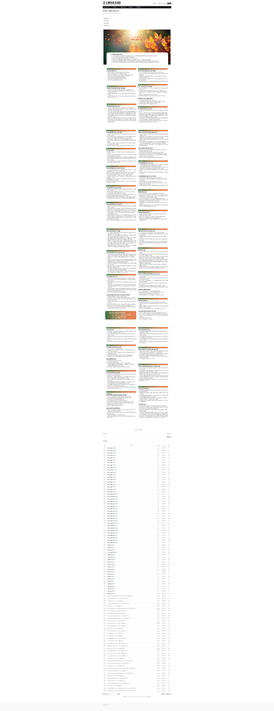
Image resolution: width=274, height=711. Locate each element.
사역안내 (114, 7)
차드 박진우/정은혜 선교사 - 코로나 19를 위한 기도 (117, 630)
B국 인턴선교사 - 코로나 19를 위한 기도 (114, 606)
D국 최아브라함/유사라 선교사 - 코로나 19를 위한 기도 (117, 598)
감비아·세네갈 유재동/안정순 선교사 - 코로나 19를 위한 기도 (118, 618)
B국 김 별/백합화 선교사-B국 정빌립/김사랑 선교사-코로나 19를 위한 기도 (121, 608)
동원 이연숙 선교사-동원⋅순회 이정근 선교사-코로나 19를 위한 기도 (120, 596)
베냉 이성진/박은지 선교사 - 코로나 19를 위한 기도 (117, 620)
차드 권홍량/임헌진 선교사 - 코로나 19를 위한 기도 (117, 638)
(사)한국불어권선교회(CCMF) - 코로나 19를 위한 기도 (117, 670)
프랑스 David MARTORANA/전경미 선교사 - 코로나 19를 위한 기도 (120, 660)
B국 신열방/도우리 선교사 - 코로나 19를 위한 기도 (116, 613)
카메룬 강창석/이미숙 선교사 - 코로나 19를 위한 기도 (117, 645)
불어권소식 (131, 7)
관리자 (158, 596)
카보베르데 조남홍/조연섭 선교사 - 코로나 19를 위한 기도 (118, 615)
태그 (169, 694)
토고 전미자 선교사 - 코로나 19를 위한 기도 (115, 635)
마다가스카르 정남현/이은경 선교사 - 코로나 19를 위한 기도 (118, 663)
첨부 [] (105, 433)
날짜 (164, 445)
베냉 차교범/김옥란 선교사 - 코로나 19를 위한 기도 (117, 625)
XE (108, 704)
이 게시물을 (168, 433)
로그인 (154, 3)
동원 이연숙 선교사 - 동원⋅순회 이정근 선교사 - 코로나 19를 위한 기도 (120, 673)
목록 (169, 436)
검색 (118, 694)
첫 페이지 (125, 696)
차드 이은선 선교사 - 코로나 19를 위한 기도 (115, 640)
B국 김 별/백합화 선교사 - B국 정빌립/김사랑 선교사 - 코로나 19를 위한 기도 (121, 688)
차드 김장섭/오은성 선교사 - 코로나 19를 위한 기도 (117, 643)
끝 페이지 (148, 696)
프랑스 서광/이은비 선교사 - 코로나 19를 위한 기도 (117, 653)
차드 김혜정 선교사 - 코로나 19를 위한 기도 (115, 633)
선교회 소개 (106, 7)
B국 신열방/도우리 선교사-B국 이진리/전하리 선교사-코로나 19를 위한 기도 (121, 690)
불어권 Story (123, 7)
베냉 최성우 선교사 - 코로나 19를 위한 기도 (115, 628)
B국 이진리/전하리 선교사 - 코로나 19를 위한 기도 (116, 610)
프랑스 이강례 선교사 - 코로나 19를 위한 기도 (116, 658)
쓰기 (164, 694)
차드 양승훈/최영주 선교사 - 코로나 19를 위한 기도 (117, 650)
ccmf (105, 13)
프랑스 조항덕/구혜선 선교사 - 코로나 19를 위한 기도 (117, 655)
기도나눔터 (138, 7)
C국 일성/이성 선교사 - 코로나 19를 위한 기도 (116, 601)
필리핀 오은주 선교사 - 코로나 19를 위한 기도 (116, 648)
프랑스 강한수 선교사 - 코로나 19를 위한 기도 (116, 665)
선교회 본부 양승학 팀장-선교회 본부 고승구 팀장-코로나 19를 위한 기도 (121, 668)
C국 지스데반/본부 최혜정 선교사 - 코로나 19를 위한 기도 (118, 603)
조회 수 (168, 445)
